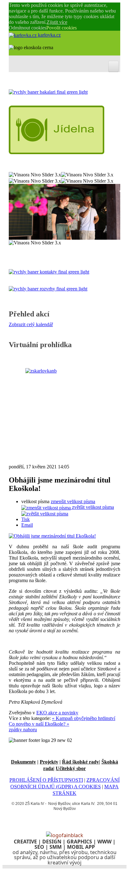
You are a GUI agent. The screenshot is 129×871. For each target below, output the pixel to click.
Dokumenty (23, 761)
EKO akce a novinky (57, 712)
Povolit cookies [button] (61, 27)
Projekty (49, 761)
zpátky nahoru (23, 729)
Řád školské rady (80, 761)
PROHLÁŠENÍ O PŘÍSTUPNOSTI (46, 780)
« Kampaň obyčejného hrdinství (83, 718)
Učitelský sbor (71, 768)
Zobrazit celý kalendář (31, 324)
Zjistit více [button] (57, 22)
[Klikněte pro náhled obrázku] (52, 535)
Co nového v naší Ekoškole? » (39, 724)
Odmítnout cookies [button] (27, 27)
